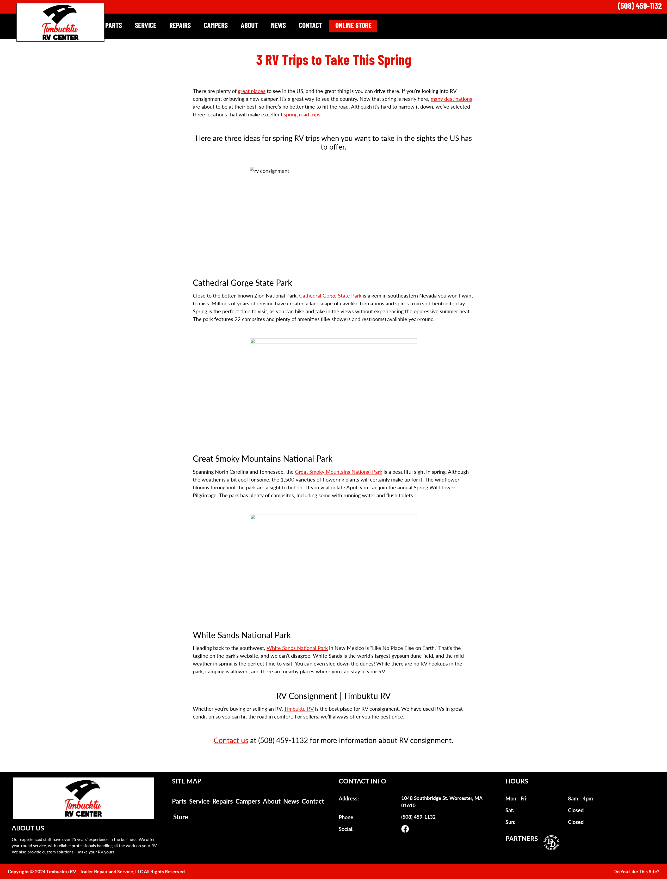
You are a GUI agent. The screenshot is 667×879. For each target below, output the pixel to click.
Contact (310, 26)
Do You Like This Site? (636, 871)
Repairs (180, 26)
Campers (216, 26)
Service (145, 26)
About (249, 26)
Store (180, 816)
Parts (113, 26)
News (278, 26)
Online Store (353, 26)
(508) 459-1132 (640, 7)
